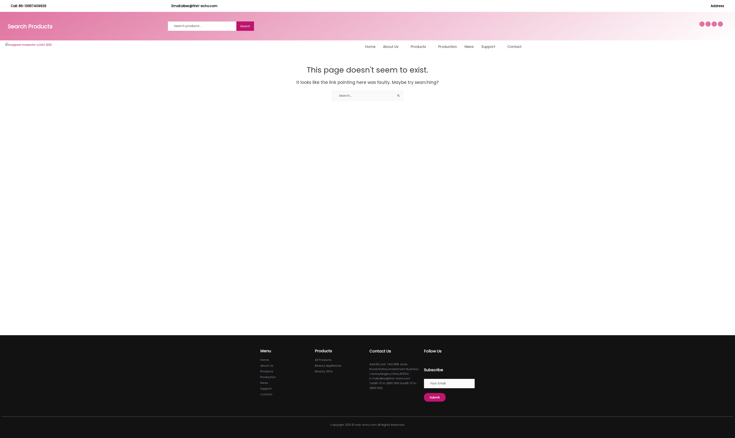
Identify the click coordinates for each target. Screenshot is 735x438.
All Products (323, 360)
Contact (514, 46)
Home (370, 46)
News (469, 46)
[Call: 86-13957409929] (6, 6)
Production (447, 46)
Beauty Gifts (324, 371)
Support (488, 46)
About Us (391, 46)
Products (418, 46)
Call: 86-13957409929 (28, 6)
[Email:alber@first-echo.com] (167, 6)
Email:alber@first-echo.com (194, 6)
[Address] (729, 6)
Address (717, 6)
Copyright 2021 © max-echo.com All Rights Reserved (367, 425)
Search (245, 26)
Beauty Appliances (328, 366)
